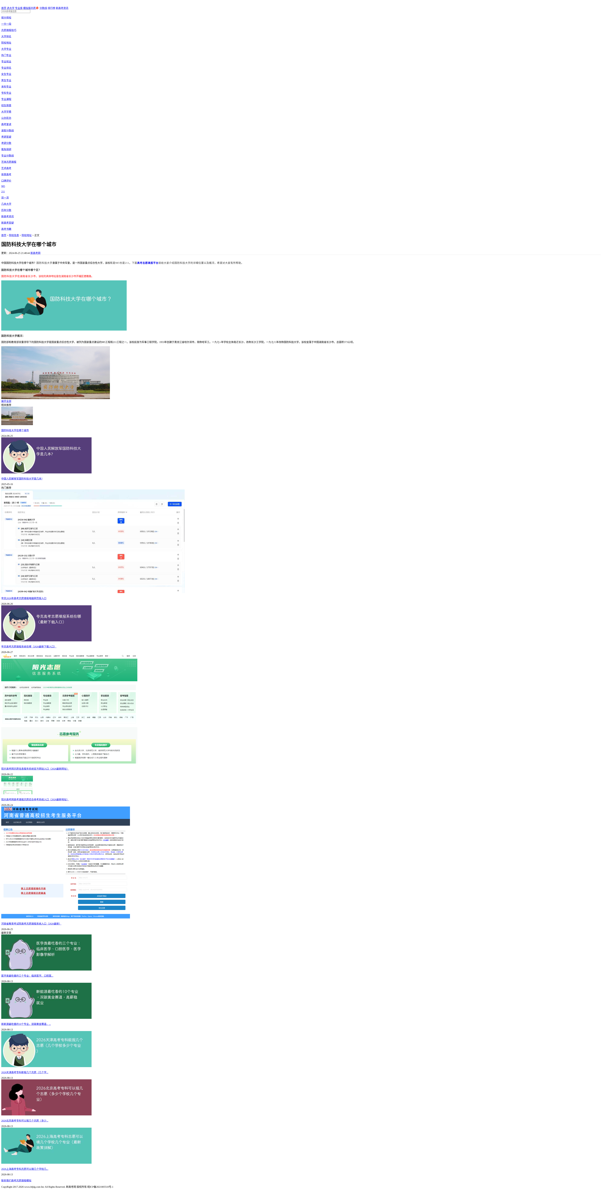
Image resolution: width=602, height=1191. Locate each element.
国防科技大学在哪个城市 (15, 430)
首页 (3, 8)
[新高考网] (11, 4)
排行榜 (51, 8)
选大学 (10, 8)
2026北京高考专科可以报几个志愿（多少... (24, 1120)
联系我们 (6, 1180)
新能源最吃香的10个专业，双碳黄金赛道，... (26, 1024)
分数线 (43, 8)
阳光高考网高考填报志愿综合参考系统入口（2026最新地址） (35, 799)
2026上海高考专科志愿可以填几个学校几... (24, 1169)
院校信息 (14, 235)
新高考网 (35, 253)
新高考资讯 (62, 8)
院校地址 (27, 235)
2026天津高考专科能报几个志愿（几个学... (24, 1072)
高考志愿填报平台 (147, 263)
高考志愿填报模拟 (21, 1180)
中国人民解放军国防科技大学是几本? (21, 478)
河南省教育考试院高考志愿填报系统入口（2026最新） (31, 923)
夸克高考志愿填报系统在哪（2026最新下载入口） (28, 646)
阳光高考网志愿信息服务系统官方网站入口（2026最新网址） (35, 768)
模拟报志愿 (29, 8)
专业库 (19, 8)
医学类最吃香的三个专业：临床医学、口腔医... (27, 975)
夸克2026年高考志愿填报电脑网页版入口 (23, 598)
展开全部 (6, 401)
